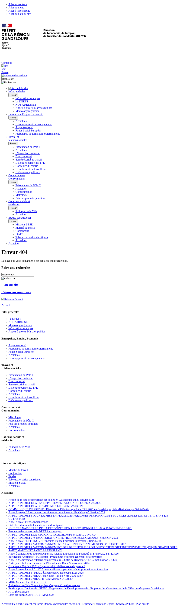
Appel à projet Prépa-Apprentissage (28, 521)
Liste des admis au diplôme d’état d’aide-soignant (35, 525)
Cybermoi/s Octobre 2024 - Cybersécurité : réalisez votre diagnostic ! (46, 566)
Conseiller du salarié (26, 165)
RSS (4, 69)
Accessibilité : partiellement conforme (22, 603)
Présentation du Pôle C (28, 185)
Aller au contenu (17, 4)
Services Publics (125, 603)
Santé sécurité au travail (28, 159)
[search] (17, 79)
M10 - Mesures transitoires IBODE (27, 582)
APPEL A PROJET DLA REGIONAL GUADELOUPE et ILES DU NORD (52, 534)
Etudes (19, 233)
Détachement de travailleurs (30, 169)
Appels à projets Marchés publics (33, 107)
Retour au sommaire (16, 292)
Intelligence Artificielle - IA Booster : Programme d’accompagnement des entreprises (55, 556)
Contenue (6, 62)
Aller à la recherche (19, 10)
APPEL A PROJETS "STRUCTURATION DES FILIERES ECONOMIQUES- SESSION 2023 (63, 537)
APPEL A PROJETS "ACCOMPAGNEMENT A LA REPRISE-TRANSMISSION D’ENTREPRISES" (67, 544)
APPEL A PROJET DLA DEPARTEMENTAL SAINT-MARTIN (45, 506)
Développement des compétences (33, 124)
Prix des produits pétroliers (30, 198)
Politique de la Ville (26, 211)
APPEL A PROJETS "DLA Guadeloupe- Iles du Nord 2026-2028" (45, 575)
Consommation (23, 191)
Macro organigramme (27, 110)
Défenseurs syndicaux (27, 172)
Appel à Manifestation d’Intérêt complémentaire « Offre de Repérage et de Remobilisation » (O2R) (63, 559)
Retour (13, 95)
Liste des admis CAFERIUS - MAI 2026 (31, 594)
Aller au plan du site (19, 13)
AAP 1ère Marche (18, 591)
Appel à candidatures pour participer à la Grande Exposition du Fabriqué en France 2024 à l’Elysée (63, 553)
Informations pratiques (27, 98)
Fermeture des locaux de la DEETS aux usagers (35, 531)
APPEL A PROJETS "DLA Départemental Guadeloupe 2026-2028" (46, 572)
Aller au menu (16, 7)
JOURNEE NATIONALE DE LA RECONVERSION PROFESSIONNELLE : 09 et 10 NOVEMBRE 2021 (70, 528)
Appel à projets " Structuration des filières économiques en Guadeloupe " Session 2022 (56, 512)
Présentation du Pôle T (28, 146)
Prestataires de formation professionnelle (37, 133)
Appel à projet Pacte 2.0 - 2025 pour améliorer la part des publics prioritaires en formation (58, 569)
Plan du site (9, 285)
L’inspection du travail (27, 153)
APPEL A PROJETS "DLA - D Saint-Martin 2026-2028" (40, 578)
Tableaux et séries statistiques (31, 237)
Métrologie (21, 194)
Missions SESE (24, 224)
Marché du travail (25, 227)
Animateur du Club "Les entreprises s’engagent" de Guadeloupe (44, 585)
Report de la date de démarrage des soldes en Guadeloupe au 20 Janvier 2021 (51, 499)
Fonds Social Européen (28, 130)
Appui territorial (24, 127)
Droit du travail (23, 156)
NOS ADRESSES (25, 104)
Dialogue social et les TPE (30, 162)
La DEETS (21, 101)
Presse (4, 72)
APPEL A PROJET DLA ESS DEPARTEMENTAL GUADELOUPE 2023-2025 (54, 502)
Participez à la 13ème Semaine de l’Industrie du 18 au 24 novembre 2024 (48, 563)
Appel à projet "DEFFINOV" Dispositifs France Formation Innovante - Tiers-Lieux (54, 540)
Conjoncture (22, 230)
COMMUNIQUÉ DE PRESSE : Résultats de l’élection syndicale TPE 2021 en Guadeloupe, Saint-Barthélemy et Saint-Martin (78, 509)
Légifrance (88, 603)
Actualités (21, 120)
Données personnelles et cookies (62, 603)
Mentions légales (105, 603)
